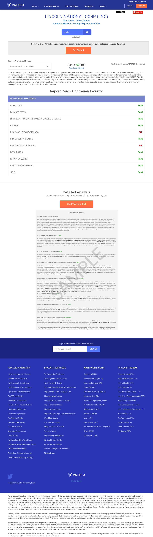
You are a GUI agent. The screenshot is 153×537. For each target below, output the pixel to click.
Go (87, 32)
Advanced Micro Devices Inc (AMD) (97, 427)
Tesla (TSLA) (89, 431)
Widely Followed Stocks (53, 444)
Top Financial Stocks (15, 418)
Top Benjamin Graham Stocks (55, 379)
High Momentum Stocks (53, 405)
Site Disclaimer (76, 481)
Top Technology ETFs (126, 418)
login (129, 6)
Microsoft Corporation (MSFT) (95, 401)
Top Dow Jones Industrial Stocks (20, 405)
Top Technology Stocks (16, 414)
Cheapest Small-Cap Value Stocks (57, 401)
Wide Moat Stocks (51, 418)
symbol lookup (76, 37)
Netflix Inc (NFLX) (90, 414)
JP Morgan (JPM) (90, 436)
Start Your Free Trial (76, 204)
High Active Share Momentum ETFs (131, 396)
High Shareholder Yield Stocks (19, 374)
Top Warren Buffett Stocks (54, 374)
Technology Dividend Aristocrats (20, 453)
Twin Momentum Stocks (17, 449)
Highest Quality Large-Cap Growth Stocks (59, 414)
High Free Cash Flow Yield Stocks (20, 440)
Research (89, 6)
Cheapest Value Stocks (53, 396)
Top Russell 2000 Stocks (17, 409)
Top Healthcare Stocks (16, 422)
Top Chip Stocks (50, 431)
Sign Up (93, 349)
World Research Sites (137, 2)
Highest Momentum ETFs (127, 379)
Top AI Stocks (13, 436)
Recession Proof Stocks (17, 431)
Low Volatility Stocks (52, 422)
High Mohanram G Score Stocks (20, 387)
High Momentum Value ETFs (128, 405)
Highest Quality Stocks (52, 409)
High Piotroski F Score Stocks (19, 383)
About (102, 6)
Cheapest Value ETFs (126, 374)
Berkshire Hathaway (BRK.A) (94, 392)
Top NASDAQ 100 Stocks (17, 401)
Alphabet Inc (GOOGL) (92, 409)
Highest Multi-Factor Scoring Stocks (57, 392)
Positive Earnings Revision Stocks (56, 449)
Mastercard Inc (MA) (91, 396)
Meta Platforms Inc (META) (94, 405)
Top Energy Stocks (15, 427)
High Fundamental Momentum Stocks (22, 444)
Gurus (34, 6)
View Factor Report (76, 68)
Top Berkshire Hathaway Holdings (20, 458)
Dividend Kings (49, 453)
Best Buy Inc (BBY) (91, 422)
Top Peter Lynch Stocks (53, 383)
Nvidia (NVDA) (89, 387)
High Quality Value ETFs (127, 401)
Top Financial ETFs (125, 422)
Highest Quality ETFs (126, 383)
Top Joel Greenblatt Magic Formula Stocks (60, 387)
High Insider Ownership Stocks (19, 392)
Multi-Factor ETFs (124, 414)
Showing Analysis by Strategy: (19, 61)
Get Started (78, 50)
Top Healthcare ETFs (126, 427)
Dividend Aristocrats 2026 (17, 379)
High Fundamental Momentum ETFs (131, 409)
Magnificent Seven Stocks (54, 427)
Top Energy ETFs (124, 431)
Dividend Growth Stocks (53, 440)
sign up (141, 6)
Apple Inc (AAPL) (90, 374)
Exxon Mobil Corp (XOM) (93, 383)
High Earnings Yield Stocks (54, 436)
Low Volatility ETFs (125, 387)
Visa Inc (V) (88, 418)
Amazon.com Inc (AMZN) (93, 379)
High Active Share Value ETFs (129, 392)
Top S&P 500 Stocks (15, 396)
